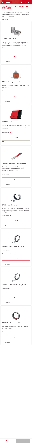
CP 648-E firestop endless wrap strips (14, 122)
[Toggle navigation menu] (2, 2)
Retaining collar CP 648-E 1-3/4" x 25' (14, 285)
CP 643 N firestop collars (10, 205)
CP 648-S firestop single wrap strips (14, 163)
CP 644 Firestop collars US (11, 323)
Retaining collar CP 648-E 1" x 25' (13, 246)
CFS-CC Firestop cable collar (11, 82)
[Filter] (6, 441)
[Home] (8, 2)
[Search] (28, 2)
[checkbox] (16, 61)
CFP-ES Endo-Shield (9, 38)
